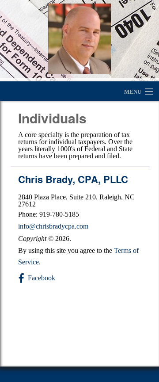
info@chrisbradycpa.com (53, 226)
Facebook (41, 278)
